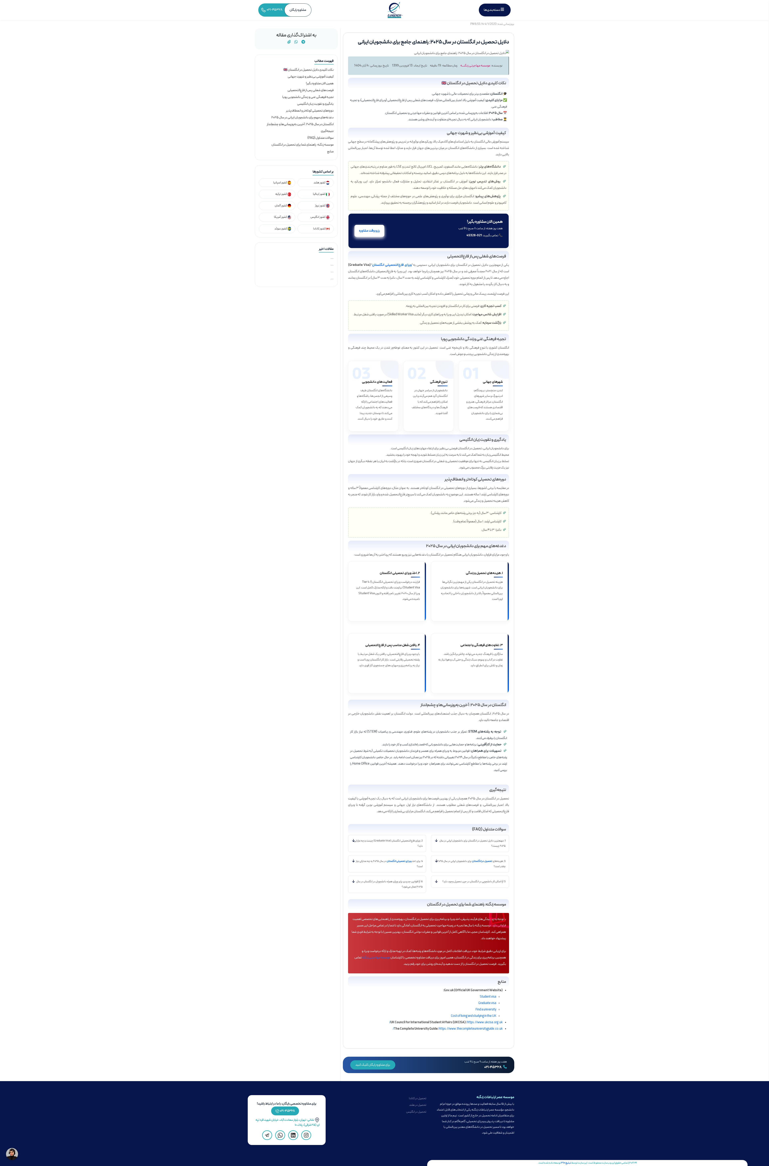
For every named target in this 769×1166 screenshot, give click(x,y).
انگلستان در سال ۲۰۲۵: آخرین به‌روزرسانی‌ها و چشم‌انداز (300, 124)
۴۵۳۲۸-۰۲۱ (287, 1111)
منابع (330, 151)
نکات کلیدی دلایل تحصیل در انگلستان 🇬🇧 (308, 69)
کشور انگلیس (318, 217)
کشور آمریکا (280, 217)
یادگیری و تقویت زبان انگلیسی (315, 104)
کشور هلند (320, 183)
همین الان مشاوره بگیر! (320, 83)
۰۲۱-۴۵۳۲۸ (493, 1067)
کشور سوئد (281, 229)
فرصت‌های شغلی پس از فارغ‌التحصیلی (311, 90)
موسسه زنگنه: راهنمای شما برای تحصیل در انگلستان (303, 144)
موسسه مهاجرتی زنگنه (376, 957)
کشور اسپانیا (280, 183)
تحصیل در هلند (417, 1105)
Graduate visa (487, 1003)
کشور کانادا (319, 229)
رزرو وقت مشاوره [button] (369, 230)
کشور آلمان (281, 206)
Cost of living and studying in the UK (473, 1016)
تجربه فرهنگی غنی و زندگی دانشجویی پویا (308, 97)
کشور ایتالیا (319, 194)
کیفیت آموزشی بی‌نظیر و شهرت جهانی (311, 76)
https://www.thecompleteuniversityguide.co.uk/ (448, 1028)
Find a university (485, 1009)
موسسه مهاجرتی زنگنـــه (475, 65)
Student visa (488, 996)
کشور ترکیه (281, 194)
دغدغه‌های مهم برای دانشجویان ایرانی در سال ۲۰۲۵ (302, 117)
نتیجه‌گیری (327, 131)
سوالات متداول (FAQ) (320, 138)
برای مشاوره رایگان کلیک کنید (372, 1064)
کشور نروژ (320, 206)
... (332, 257)
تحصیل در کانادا (417, 1098)
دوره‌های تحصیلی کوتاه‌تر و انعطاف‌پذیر (310, 110)
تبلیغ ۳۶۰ (566, 1163)
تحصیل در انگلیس (416, 1112)
